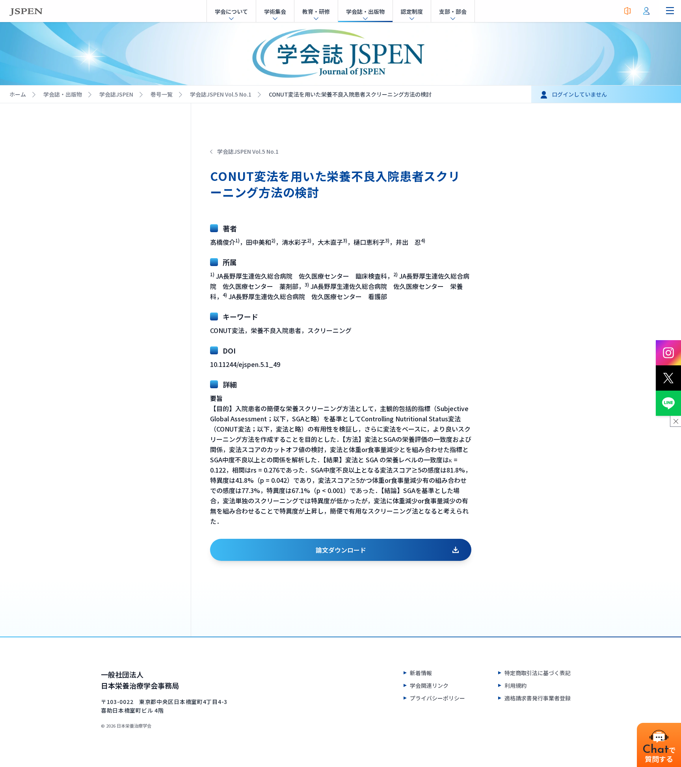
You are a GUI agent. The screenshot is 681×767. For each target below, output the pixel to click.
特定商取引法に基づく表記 (537, 673)
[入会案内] (627, 11)
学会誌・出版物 (62, 94)
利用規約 (515, 685)
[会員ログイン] (646, 11)
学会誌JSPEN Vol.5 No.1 (220, 94)
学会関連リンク (429, 685)
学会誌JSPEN (116, 94)
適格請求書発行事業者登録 (537, 698)
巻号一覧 (162, 94)
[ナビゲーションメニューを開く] (670, 11)
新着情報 (421, 673)
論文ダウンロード (341, 550)
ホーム (17, 94)
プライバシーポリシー (437, 698)
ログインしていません (579, 94)
